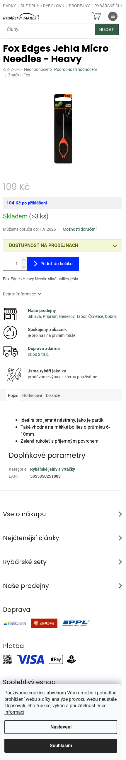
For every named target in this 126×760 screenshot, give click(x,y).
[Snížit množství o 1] (24, 267)
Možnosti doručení (79, 229)
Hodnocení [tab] (32, 395)
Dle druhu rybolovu (42, 5)
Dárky (9, 5)
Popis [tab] (13, 395)
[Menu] (113, 16)
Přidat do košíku (57, 264)
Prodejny (79, 5)
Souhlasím (61, 745)
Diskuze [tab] (53, 395)
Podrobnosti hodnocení (75, 69)
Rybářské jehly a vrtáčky (52, 469)
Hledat (106, 29)
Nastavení (60, 727)
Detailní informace (19, 294)
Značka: (19, 75)
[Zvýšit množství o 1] (24, 260)
